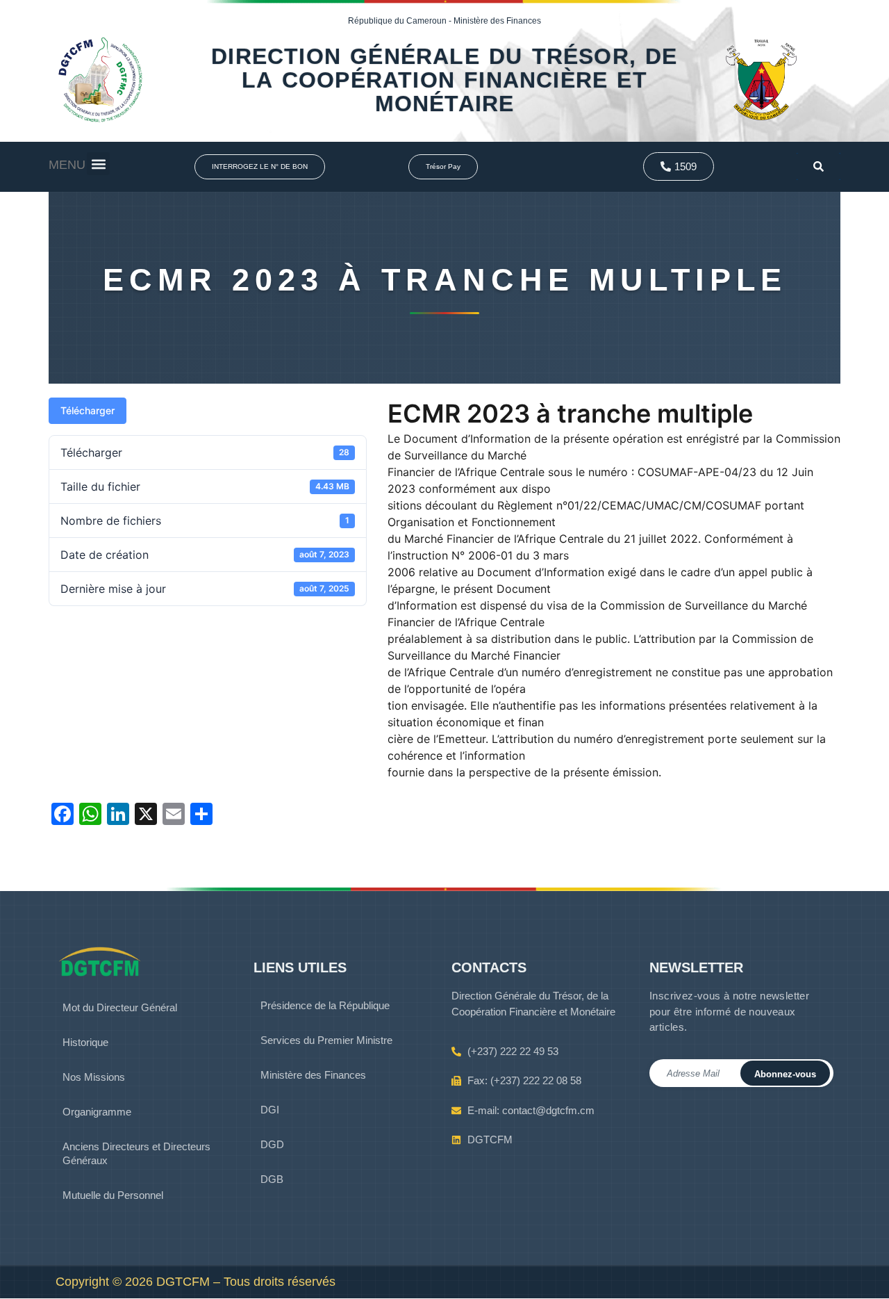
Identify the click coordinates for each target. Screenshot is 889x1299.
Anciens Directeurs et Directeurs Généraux (136, 1153)
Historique (85, 1042)
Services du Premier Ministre (326, 1040)
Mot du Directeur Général (120, 1007)
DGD (272, 1144)
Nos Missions (94, 1077)
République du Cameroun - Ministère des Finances (444, 21)
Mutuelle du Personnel (113, 1195)
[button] (98, 163)
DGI (269, 1110)
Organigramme (97, 1112)
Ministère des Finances (313, 1075)
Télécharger (87, 410)
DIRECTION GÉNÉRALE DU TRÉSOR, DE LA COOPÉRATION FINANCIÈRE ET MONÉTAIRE (444, 80)
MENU (67, 165)
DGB (271, 1179)
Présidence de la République (325, 1005)
